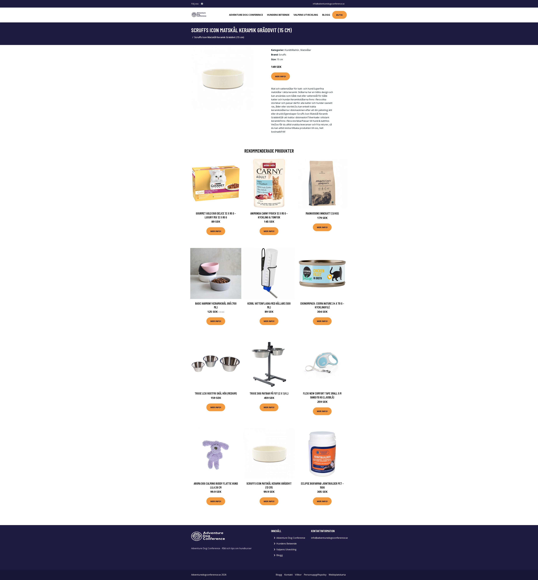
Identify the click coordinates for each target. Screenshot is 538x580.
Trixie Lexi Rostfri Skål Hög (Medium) (216, 393)
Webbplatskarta (337, 574)
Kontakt (288, 574)
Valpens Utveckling (306, 14)
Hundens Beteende (278, 14)
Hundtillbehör (292, 50)
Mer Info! (280, 76)
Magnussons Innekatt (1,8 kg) (322, 213)
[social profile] (202, 3)
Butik (339, 14)
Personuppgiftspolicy (315, 574)
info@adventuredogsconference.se (329, 3)
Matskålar (305, 50)
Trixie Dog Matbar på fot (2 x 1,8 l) (269, 393)
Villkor (298, 574)
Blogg (326, 14)
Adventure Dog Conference (246, 14)
